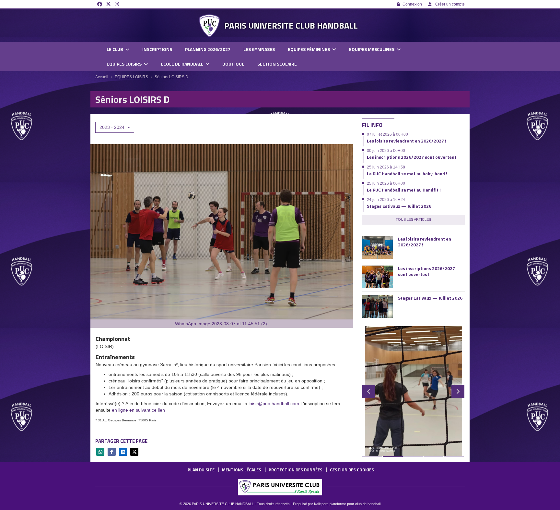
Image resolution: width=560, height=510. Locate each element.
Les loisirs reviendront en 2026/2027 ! (406, 140)
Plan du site (201, 469)
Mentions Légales (241, 469)
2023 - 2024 (112, 127)
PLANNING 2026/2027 (207, 49)
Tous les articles (413, 219)
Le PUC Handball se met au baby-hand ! (407, 173)
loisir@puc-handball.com (274, 403)
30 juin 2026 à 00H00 (386, 150)
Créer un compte (450, 4)
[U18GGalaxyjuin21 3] (413, 391)
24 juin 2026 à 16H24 (386, 199)
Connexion (412, 4)
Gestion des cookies (352, 469)
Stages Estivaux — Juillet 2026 (399, 206)
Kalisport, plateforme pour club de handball (347, 504)
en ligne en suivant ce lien (138, 410)
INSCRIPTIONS (157, 49)
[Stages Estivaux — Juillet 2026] (377, 306)
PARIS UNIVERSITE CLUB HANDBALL (291, 25)
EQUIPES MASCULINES (372, 49)
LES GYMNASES (259, 49)
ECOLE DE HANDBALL (182, 63)
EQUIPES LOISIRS (125, 63)
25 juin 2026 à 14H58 (386, 167)
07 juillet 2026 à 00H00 (387, 134)
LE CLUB (115, 49)
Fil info (372, 125)
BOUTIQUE (233, 63)
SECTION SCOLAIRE (277, 63)
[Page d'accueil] (209, 25)
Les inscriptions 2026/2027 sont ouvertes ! (411, 157)
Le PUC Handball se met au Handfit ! (404, 189)
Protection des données (295, 469)
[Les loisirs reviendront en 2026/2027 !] (377, 247)
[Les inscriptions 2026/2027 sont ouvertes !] (377, 277)
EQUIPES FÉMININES (309, 49)
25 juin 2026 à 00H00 (386, 183)
